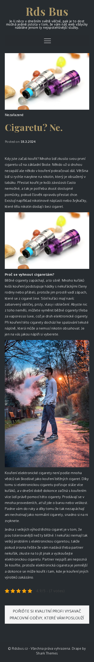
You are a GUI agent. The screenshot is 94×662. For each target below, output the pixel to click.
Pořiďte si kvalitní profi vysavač (47, 611)
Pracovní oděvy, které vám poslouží (47, 618)
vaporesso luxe (21, 316)
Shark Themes (47, 653)
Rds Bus (47, 11)
